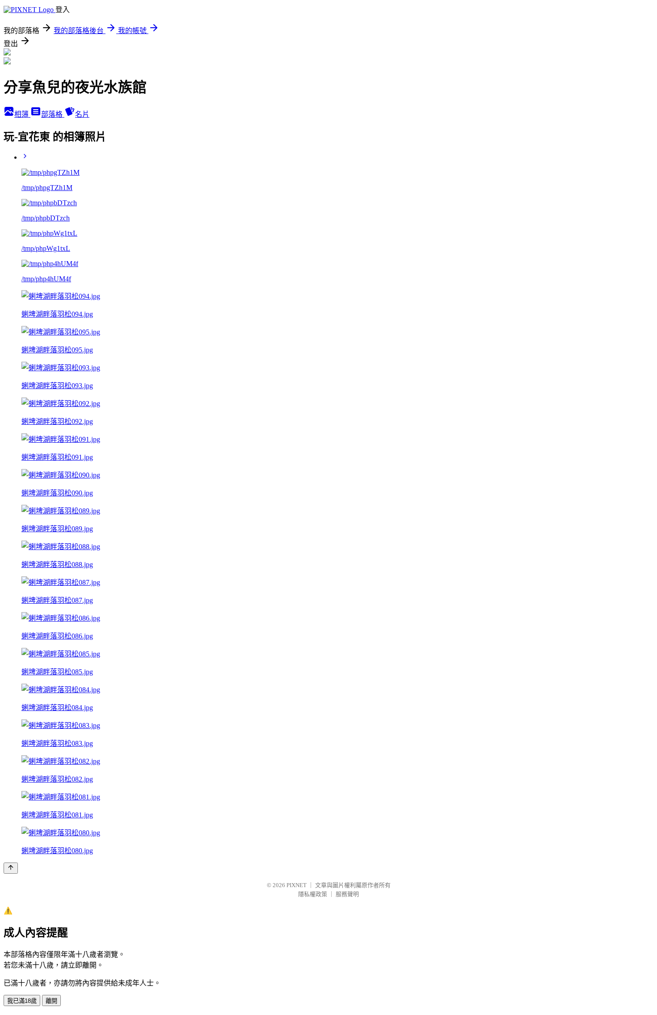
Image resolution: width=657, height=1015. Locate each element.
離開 (51, 1001)
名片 (82, 114)
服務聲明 (347, 894)
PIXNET (296, 885)
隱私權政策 (312, 894)
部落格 (52, 114)
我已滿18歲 (22, 1001)
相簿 (22, 114)
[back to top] (11, 868)
